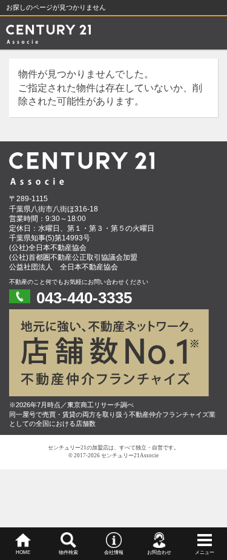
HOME (23, 552)
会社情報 (113, 552)
